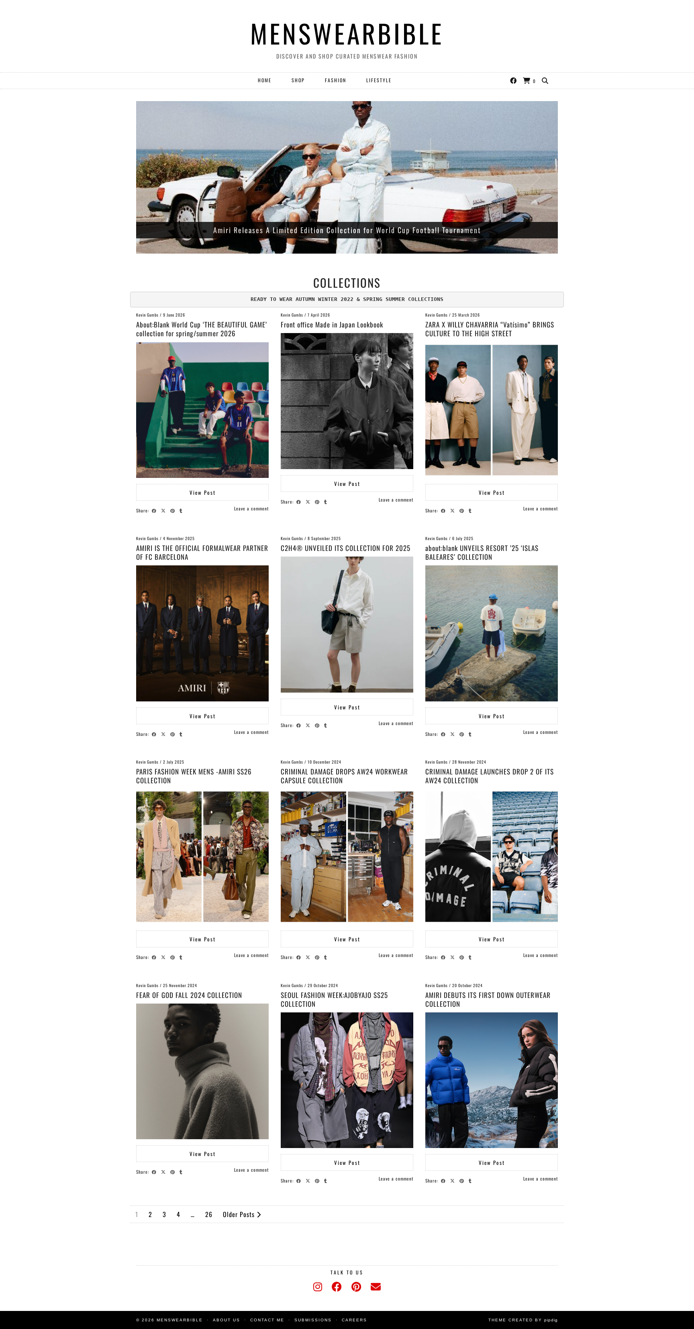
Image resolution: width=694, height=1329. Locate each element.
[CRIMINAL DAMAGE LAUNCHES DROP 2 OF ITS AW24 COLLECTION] (491, 857)
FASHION (335, 80)
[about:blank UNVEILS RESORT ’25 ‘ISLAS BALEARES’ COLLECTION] (491, 633)
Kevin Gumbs (147, 315)
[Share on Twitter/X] (164, 510)
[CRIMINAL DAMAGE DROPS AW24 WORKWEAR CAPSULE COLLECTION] (347, 857)
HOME (264, 80)
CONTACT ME (267, 1320)
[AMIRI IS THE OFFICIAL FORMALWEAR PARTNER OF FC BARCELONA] (202, 633)
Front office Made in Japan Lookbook (332, 324)
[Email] (376, 1286)
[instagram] (317, 1286)
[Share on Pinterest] (173, 510)
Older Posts (240, 1214)
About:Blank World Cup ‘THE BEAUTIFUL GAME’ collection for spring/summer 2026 (201, 328)
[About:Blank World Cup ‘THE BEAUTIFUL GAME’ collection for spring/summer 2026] (202, 410)
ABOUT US (226, 1320)
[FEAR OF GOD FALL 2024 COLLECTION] (202, 1071)
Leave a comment (251, 508)
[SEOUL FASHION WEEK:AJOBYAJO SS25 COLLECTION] (347, 1080)
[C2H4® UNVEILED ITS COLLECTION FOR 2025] (347, 624)
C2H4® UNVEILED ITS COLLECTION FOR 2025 (345, 548)
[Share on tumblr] (182, 510)
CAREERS (354, 1320)
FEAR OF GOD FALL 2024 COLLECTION (189, 995)
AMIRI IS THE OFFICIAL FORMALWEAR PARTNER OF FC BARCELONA (202, 552)
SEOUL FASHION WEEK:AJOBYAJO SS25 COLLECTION (334, 999)
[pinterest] (356, 1286)
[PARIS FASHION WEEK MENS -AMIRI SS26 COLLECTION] (202, 857)
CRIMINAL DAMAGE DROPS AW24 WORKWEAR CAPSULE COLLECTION (344, 775)
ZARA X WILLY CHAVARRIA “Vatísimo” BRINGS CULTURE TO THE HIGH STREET (489, 328)
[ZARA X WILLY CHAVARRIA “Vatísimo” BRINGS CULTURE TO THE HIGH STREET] (491, 410)
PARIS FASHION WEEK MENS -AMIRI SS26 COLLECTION (194, 775)
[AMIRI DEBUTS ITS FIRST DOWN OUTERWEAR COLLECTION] (491, 1080)
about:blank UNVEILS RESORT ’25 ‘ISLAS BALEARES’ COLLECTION (482, 552)
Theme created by (523, 1320)
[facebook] (337, 1286)
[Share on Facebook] (155, 510)
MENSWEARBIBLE (347, 33)
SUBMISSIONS (313, 1320)
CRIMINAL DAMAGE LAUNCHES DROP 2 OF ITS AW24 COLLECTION (489, 775)
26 (208, 1214)
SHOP (298, 80)
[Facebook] (513, 80)
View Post (203, 492)
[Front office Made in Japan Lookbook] (347, 401)
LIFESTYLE (379, 80)
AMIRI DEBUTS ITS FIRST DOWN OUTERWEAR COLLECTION (488, 999)
